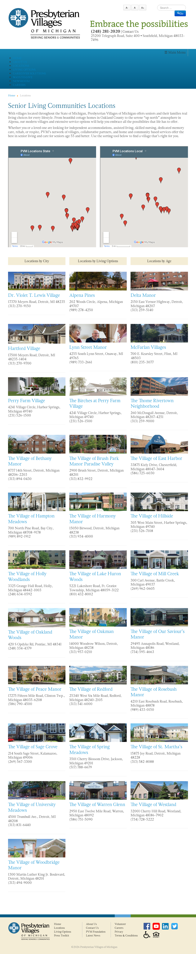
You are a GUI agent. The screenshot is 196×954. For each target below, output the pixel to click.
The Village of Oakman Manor (91, 634)
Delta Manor (143, 295)
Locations (59, 928)
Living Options (62, 932)
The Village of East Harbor (156, 458)
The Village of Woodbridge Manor (34, 865)
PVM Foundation (95, 932)
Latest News (93, 935)
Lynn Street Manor (88, 347)
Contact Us (130, 31)
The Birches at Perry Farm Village (94, 403)
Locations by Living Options (98, 261)
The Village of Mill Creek (155, 573)
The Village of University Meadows (32, 807)
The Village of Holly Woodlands (27, 576)
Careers (119, 928)
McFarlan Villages (148, 347)
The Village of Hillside (152, 516)
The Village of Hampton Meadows (31, 519)
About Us (91, 924)
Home (57, 924)
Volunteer (120, 924)
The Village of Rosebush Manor (154, 692)
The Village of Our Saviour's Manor (158, 634)
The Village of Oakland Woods (30, 635)
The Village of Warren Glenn (97, 804)
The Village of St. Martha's (156, 746)
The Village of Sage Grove (32, 746)
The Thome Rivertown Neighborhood (152, 403)
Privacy (119, 932)
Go (181, 13)
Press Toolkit (61, 935)
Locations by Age (159, 261)
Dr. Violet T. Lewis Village (34, 295)
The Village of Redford (91, 689)
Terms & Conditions (126, 935)
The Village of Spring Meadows (89, 749)
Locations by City (36, 261)
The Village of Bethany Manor (30, 461)
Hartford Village (24, 348)
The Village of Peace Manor (34, 689)
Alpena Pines (82, 295)
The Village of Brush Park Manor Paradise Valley (94, 461)
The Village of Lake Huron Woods (95, 576)
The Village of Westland (153, 804)
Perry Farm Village (26, 400)
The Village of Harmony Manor (92, 519)
